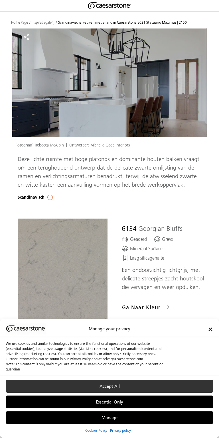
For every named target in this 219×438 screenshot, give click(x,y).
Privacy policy (120, 430)
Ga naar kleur (141, 307)
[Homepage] (109, 5)
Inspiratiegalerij (43, 22)
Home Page (19, 22)
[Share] (26, 37)
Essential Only (109, 402)
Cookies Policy (96, 430)
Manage (109, 417)
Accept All (110, 386)
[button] (210, 329)
